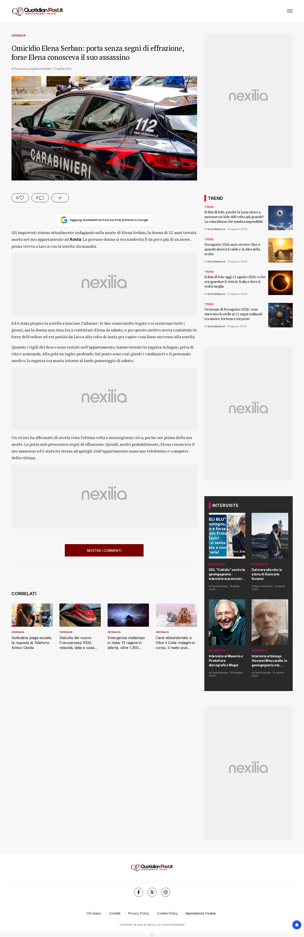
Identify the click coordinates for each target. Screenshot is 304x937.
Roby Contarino (263, 586)
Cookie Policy (167, 913)
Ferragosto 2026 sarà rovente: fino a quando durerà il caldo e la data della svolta (232, 249)
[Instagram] (165, 892)
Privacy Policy (138, 913)
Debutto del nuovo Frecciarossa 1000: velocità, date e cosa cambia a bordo (76, 642)
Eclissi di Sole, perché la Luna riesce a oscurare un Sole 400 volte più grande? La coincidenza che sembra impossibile (234, 217)
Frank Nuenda (219, 586)
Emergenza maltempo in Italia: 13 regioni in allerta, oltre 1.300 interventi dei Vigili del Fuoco (126, 642)
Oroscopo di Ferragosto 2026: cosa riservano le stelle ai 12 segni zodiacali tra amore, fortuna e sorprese (233, 314)
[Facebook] (138, 892)
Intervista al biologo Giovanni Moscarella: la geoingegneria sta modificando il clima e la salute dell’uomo (270, 660)
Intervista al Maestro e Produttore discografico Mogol (226, 660)
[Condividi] (60, 197)
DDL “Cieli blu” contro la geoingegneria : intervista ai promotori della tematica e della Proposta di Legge (227, 574)
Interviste (217, 564)
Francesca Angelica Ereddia (33, 68)
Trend (209, 207)
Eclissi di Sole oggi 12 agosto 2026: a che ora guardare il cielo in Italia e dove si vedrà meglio (235, 282)
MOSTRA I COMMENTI (104, 550)
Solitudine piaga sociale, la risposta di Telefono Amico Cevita (31, 642)
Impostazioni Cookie (201, 913)
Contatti (114, 913)
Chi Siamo (94, 913)
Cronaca (18, 35)
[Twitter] (152, 892)
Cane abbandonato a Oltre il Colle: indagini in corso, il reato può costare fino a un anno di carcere (175, 642)
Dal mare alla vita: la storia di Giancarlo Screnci (267, 574)
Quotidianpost (216, 229)
